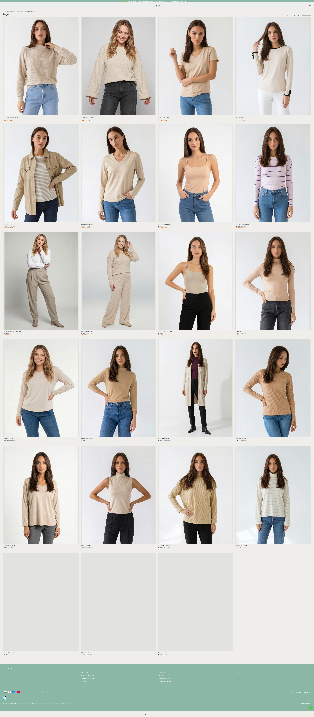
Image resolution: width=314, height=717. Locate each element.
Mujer (18, 11)
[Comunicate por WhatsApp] (310, 707)
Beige (287, 15)
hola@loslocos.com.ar (164, 678)
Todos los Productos (11, 11)
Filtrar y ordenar (306, 15)
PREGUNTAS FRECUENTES (87, 675)
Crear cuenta (306, 692)
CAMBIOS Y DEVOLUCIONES (88, 678)
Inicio (4, 11)
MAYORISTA (84, 681)
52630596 (161, 675)
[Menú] (4, 6)
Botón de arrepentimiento (68, 703)
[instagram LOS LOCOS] (4, 668)
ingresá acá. (58, 703)
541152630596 (162, 672)
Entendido (178, 714)
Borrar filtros (295, 15)
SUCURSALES (84, 672)
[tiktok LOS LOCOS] (12, 668)
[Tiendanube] (306, 703)
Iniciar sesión (297, 692)
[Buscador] (306, 6)
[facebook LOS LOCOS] (8, 668)
